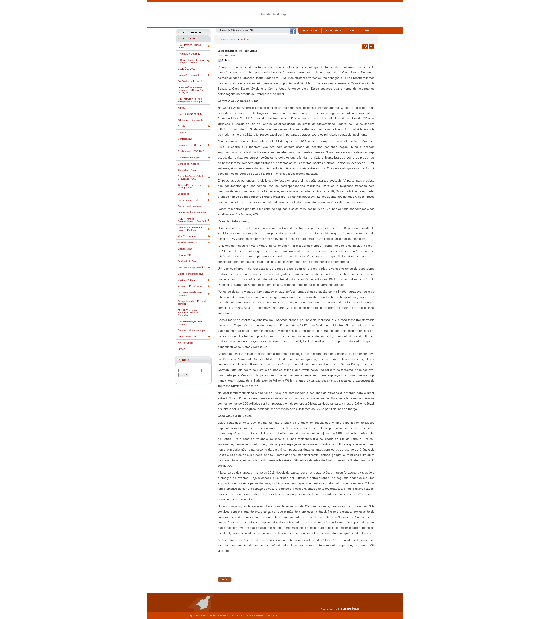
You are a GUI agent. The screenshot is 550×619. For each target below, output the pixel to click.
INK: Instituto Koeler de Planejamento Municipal (190, 100)
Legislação (183, 194)
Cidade (181, 126)
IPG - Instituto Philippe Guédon (189, 46)
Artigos (181, 107)
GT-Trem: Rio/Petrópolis (190, 120)
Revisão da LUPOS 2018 (191, 151)
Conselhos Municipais (189, 157)
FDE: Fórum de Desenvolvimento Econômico (193, 220)
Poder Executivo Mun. (189, 200)
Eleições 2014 (185, 255)
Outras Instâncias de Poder (192, 212)
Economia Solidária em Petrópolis (190, 293)
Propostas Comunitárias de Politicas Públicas (192, 228)
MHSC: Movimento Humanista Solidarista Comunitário (189, 312)
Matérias (222, 39)
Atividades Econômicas (190, 286)
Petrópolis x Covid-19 (189, 53)
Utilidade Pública (186, 280)
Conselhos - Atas (187, 170)
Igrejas (181, 349)
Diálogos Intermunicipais (190, 273)
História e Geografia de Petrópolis (190, 322)
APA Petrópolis (185, 342)
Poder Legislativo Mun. (190, 206)
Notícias (245, 39)
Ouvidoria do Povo (187, 261)
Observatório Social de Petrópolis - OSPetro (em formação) (191, 90)
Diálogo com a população (191, 267)
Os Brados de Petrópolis (190, 81)
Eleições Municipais (188, 242)
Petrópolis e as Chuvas (190, 145)
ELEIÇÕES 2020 (186, 68)
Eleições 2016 (185, 249)
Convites (182, 132)
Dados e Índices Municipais (192, 330)
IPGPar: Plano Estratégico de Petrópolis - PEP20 (193, 61)
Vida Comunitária (187, 236)
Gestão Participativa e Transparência (189, 186)
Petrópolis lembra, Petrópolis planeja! (193, 302)
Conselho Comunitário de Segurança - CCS (191, 177)
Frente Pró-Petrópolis (189, 75)
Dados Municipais (187, 336)
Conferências (185, 139)
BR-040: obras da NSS (190, 114)
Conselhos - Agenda (188, 163)
